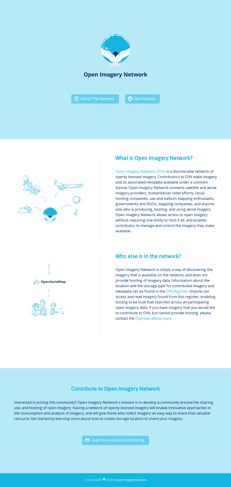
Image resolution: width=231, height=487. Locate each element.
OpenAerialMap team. (153, 318)
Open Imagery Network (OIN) (140, 171)
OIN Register (177, 291)
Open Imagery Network (131, 480)
